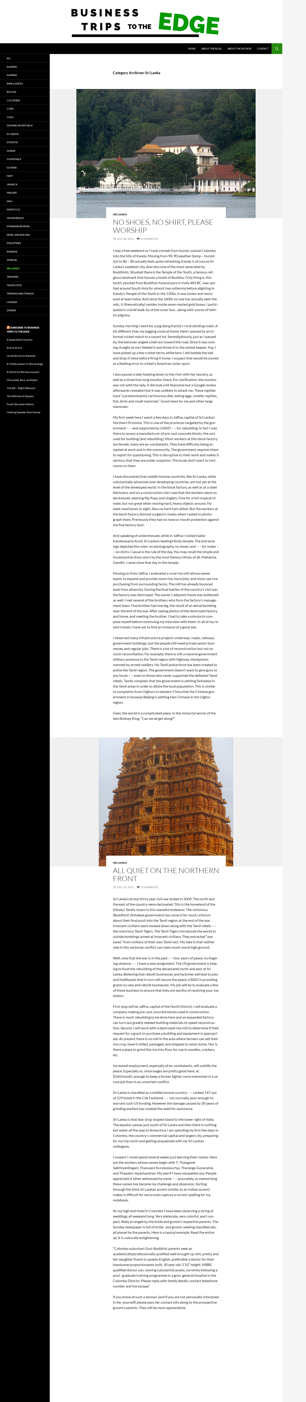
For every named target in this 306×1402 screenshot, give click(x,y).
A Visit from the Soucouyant (23, 372)
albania (12, 66)
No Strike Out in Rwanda (21, 355)
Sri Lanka (120, 214)
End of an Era (14, 347)
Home (192, 48)
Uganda (12, 302)
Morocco (13, 209)
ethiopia (12, 142)
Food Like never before (20, 404)
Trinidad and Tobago (20, 293)
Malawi (12, 192)
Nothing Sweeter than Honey (23, 412)
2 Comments (149, 887)
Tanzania (12, 276)
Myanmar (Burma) (18, 226)
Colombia (13, 100)
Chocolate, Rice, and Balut (22, 380)
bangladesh (15, 83)
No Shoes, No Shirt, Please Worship (163, 226)
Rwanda (12, 251)
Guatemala (14, 159)
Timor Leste (14, 285)
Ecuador (13, 133)
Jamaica (12, 184)
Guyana (12, 167)
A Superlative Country (19, 339)
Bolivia (11, 91)
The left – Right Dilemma (21, 388)
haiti (10, 175)
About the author (239, 48)
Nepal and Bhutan (18, 234)
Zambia (11, 310)
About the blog (211, 48)
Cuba (10, 108)
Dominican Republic (20, 125)
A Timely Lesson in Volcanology (25, 364)
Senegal (12, 259)
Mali (10, 201)
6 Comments (149, 238)
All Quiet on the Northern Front (166, 874)
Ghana (11, 150)
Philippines (14, 243)
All (9, 58)
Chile (10, 117)
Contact (263, 48)
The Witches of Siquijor (20, 396)
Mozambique (15, 217)
